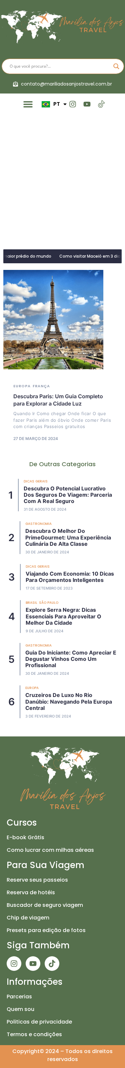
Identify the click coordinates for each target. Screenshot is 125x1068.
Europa (22, 386)
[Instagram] (72, 104)
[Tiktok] (52, 963)
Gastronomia (38, 523)
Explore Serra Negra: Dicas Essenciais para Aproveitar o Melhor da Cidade (63, 616)
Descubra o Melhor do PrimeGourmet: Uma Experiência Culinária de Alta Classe (68, 537)
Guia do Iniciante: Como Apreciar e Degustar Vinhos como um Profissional (70, 658)
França (41, 386)
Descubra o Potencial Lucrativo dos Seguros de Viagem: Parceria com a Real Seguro (68, 494)
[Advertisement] (62, 180)
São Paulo (48, 602)
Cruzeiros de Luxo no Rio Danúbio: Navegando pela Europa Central (68, 701)
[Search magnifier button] (116, 66)
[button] (28, 104)
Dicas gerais (36, 481)
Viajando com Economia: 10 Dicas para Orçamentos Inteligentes (70, 576)
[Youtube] (87, 104)
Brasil (31, 602)
